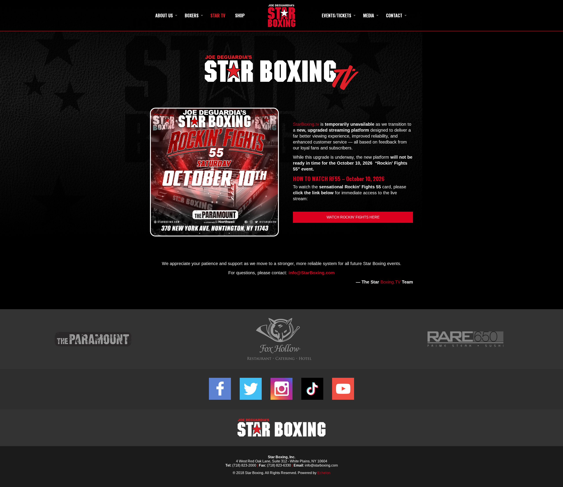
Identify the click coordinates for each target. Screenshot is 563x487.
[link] (214, 172)
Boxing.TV (390, 282)
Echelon (323, 473)
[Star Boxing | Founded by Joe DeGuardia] (281, 15)
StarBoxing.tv (306, 124)
